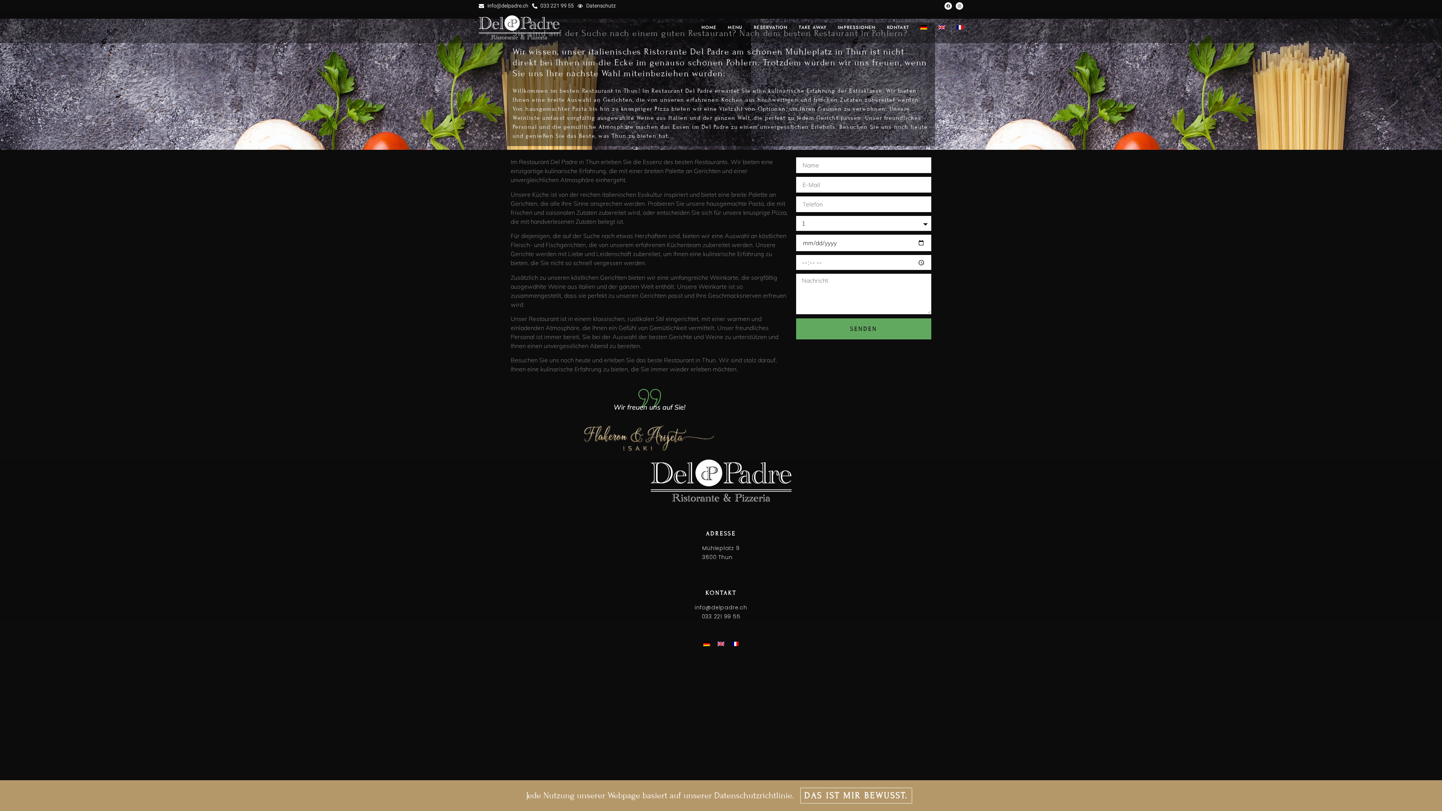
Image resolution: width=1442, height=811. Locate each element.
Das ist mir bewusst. (856, 795)
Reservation (770, 27)
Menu (735, 27)
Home (709, 27)
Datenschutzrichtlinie (753, 795)
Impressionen (856, 27)
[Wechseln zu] (923, 27)
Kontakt (898, 27)
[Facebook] (948, 6)
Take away (813, 27)
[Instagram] (959, 6)
